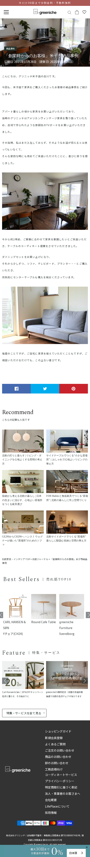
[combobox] (76, 853)
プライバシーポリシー (59, 781)
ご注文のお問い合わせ (59, 750)
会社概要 (51, 800)
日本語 (73, 853)
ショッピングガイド (58, 731)
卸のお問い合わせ (56, 763)
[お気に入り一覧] (84, 12)
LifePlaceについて (57, 806)
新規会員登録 (54, 738)
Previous (5, 681)
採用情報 (51, 812)
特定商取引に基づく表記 (61, 787)
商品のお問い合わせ (58, 757)
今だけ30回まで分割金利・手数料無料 (45, 2)
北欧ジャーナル (40, 559)
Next (85, 681)
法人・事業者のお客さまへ (62, 793)
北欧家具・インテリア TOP (16, 559)
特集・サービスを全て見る (23, 713)
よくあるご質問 (55, 744)
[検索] (69, 12)
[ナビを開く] (6, 12)
